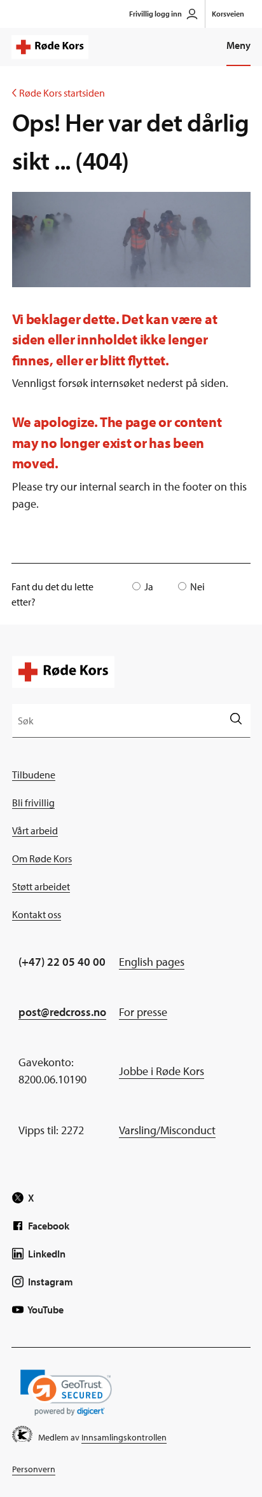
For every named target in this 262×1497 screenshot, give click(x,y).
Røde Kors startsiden (58, 92)
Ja (148, 586)
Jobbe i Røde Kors (161, 1071)
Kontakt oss (36, 914)
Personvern (33, 1469)
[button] (66, 1392)
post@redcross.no (62, 1012)
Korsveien (228, 13)
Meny (238, 45)
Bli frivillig (33, 802)
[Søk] (236, 720)
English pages (151, 961)
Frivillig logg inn (155, 13)
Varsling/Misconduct (167, 1130)
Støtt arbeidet (41, 886)
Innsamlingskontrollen (124, 1437)
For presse (143, 1012)
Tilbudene (33, 774)
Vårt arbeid (35, 830)
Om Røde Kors (42, 858)
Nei (197, 586)
